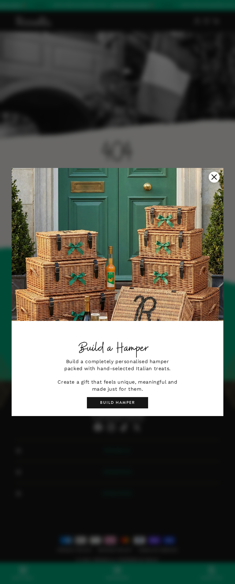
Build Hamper (117, 402)
